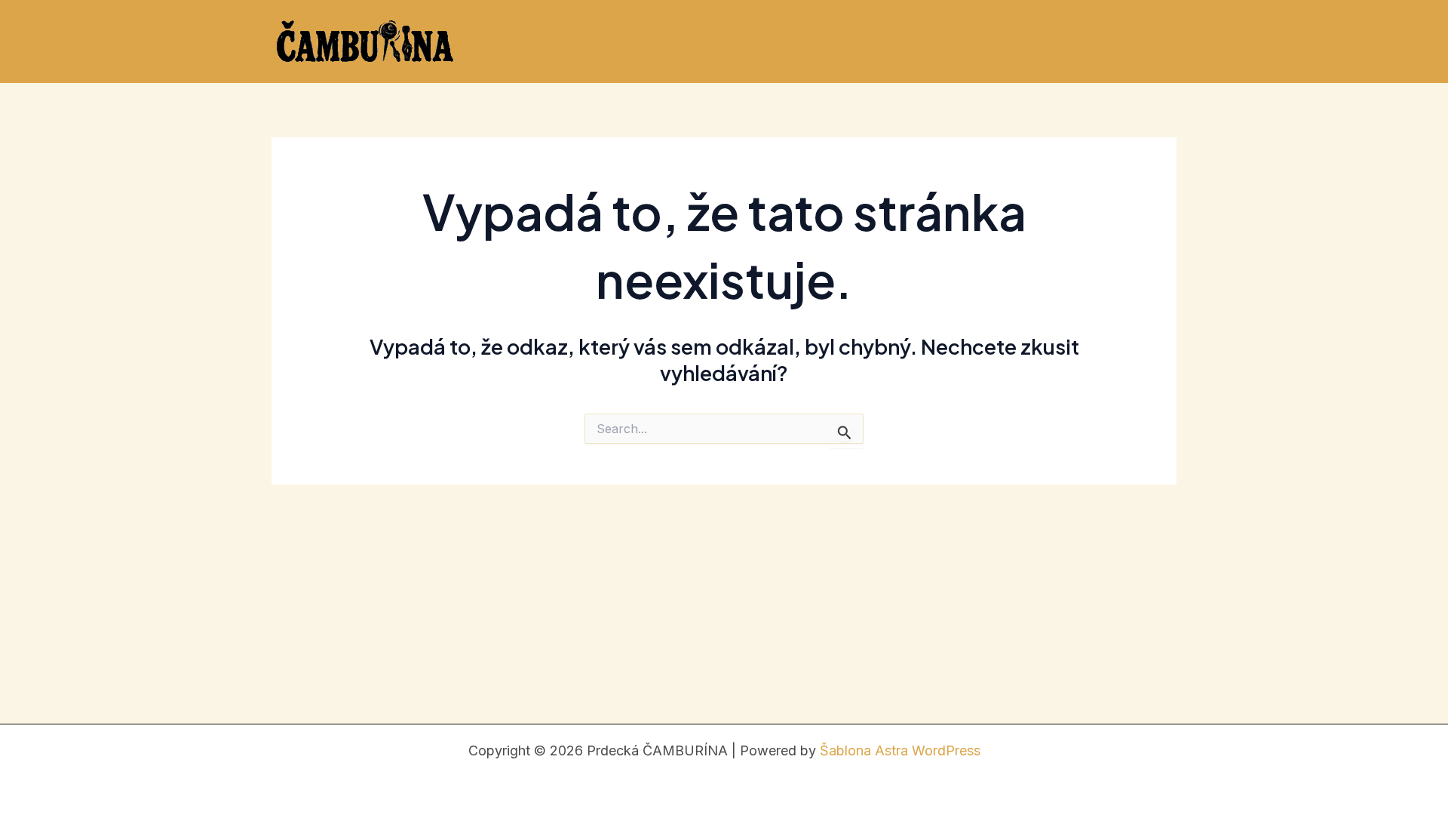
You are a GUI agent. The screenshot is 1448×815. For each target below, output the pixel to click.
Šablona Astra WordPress (900, 750)
